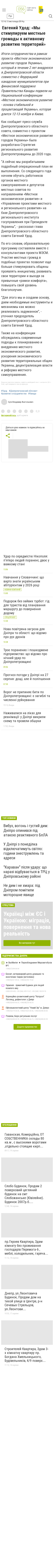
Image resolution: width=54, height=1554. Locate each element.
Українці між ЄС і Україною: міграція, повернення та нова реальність (27, 924)
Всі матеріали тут (27, 943)
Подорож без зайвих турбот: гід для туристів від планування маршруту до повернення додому (26, 607)
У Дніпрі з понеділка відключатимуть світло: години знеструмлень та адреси (23, 851)
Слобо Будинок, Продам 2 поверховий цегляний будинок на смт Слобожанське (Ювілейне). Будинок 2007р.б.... (24, 1194)
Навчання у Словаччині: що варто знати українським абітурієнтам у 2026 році (23, 581)
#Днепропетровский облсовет (23, 391)
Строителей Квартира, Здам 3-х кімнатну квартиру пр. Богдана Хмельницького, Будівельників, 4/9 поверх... (27, 1355)
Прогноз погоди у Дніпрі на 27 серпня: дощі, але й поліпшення (26, 677)
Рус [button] (10, 16)
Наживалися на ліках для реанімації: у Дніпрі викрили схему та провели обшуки (24, 717)
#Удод (4, 391)
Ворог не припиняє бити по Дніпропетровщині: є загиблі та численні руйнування (26, 696)
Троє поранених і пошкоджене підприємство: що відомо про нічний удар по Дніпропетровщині (25, 656)
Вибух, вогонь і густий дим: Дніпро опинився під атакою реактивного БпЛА (25, 830)
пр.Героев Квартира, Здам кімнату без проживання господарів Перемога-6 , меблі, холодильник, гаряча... (26, 1247)
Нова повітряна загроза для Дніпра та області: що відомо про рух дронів (25, 633)
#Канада (32, 393)
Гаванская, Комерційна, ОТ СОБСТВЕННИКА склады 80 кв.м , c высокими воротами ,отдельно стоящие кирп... (25, 1140)
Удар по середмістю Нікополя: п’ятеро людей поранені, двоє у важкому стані (26, 560)
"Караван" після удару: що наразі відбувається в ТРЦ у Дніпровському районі (26, 872)
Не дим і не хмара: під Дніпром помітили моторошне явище (21, 890)
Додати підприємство (27, 1026)
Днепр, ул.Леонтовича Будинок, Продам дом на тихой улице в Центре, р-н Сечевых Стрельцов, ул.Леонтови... (23, 1301)
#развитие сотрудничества (13, 393)
